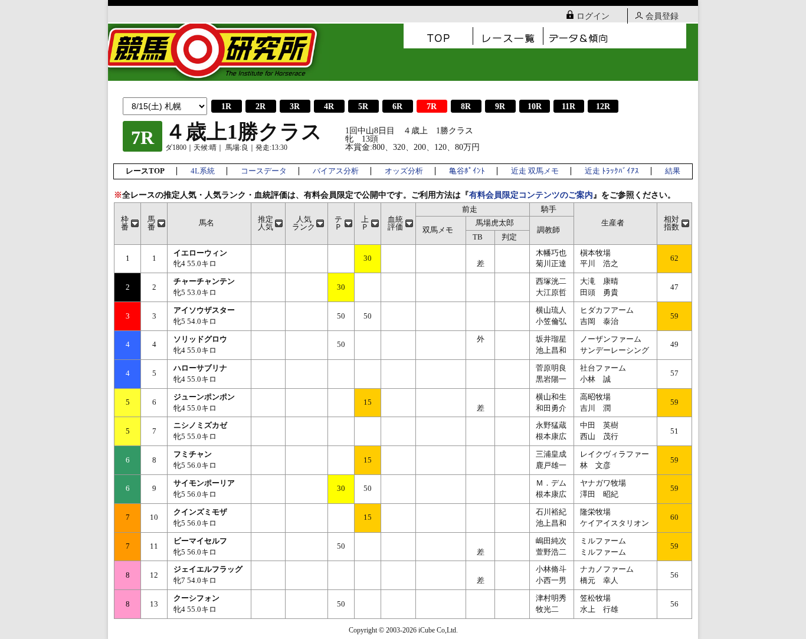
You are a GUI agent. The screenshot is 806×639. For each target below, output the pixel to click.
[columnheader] (127, 223)
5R (363, 106)
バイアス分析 (336, 171)
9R (500, 106)
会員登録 (662, 16)
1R (226, 106)
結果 (672, 171)
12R (603, 106)
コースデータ (264, 171)
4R (329, 106)
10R (534, 106)
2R (260, 106)
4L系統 (203, 171)
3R (295, 106)
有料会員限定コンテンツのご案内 (531, 195)
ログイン (593, 16)
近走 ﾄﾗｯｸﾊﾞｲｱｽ (612, 171)
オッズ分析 (404, 171)
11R (568, 106)
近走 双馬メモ (535, 171)
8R (466, 106)
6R (397, 106)
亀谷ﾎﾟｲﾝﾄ (467, 171)
